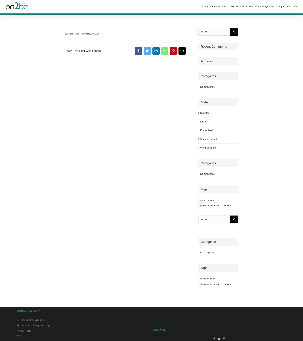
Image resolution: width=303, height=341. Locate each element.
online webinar (207, 200)
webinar (228, 205)
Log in (203, 121)
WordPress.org (208, 147)
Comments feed (208, 139)
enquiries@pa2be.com (33, 320)
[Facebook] (214, 339)
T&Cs (19, 336)
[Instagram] (224, 339)
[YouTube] (219, 339)
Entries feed (206, 130)
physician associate (210, 205)
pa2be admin (73, 34)
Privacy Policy (23, 330)
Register (204, 113)
